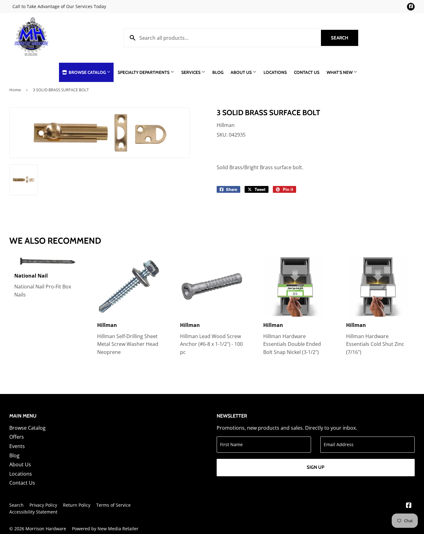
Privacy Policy (43, 505)
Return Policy (76, 505)
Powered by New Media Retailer (105, 529)
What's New (340, 72)
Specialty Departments (144, 72)
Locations (275, 72)
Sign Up (315, 467)
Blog (217, 72)
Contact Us (306, 72)
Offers (16, 436)
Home (15, 90)
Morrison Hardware (45, 529)
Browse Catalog (87, 72)
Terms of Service (113, 505)
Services (191, 72)
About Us (242, 72)
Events (17, 446)
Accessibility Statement (33, 512)
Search (344, 38)
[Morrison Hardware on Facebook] (409, 505)
